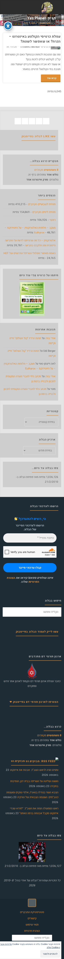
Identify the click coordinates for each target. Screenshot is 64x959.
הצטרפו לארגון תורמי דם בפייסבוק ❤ (34, 702)
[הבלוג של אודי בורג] (47, 7)
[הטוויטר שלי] (39, 121)
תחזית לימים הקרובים (43, 212)
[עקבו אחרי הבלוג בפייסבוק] (46, 121)
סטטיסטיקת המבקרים (32, 912)
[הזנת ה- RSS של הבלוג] (18, 121)
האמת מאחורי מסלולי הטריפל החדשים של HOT (29, 253)
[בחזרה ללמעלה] (32, 903)
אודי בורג (50, 338)
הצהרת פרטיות (32, 931)
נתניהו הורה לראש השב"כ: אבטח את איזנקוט (34, 770)
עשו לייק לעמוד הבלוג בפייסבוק (37, 632)
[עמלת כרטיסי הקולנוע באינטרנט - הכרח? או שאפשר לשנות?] (18, 48)
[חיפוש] (7, 612)
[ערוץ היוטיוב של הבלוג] (32, 121)
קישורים (32, 918)
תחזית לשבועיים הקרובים (41, 204)
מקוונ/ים (46, 170)
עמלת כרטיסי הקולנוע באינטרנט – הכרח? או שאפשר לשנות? (34, 39)
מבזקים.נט (18, 761)
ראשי (52, 220)
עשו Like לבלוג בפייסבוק (38, 136)
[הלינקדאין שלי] (25, 121)
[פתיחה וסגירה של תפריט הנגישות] (8, 26)
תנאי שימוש (32, 925)
